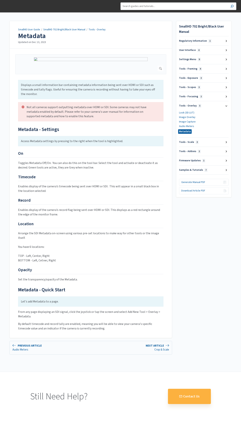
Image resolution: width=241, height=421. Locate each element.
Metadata (32, 36)
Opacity (25, 270)
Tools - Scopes (189, 87)
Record (24, 200)
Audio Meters (186, 126)
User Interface (189, 50)
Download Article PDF (193, 191)
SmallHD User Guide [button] (16, 2)
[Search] (232, 6)
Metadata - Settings (38, 129)
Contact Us (191, 396)
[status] (90, 89)
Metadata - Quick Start (41, 289)
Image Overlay (187, 117)
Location (26, 224)
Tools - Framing (190, 69)
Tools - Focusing (190, 96)
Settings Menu (189, 59)
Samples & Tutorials (193, 170)
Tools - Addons (189, 151)
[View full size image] (90, 64)
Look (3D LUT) (186, 113)
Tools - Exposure (190, 78)
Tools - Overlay (97, 29)
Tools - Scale (188, 142)
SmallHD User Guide (29, 29)
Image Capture (187, 122)
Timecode (27, 177)
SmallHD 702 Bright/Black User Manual (64, 29)
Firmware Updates (191, 160)
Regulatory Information (194, 41)
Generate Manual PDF (193, 182)
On (20, 153)
